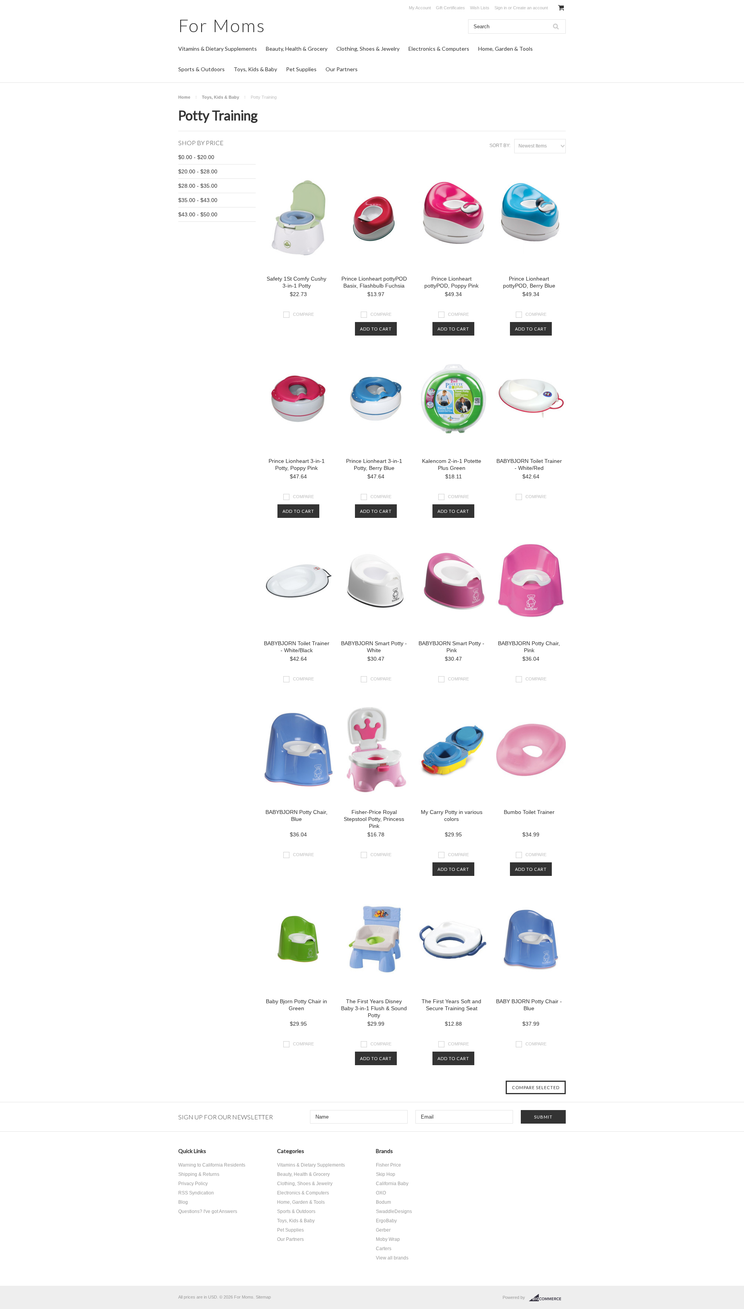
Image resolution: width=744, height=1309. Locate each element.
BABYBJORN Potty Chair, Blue (296, 815)
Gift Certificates (450, 7)
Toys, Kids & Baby (255, 69)
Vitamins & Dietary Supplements (217, 48)
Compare (303, 314)
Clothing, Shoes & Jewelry (368, 48)
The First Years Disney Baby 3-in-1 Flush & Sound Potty (374, 1008)
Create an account (530, 7)
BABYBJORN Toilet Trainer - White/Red (529, 464)
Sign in (500, 7)
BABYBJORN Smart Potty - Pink (451, 646)
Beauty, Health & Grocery (296, 48)
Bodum (383, 1202)
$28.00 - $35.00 (197, 186)
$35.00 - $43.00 (197, 200)
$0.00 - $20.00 (196, 157)
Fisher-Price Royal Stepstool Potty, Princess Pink (374, 819)
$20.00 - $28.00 (197, 171)
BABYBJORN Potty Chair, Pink (529, 646)
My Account (420, 7)
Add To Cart (376, 328)
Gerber (383, 1230)
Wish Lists (479, 7)
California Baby (392, 1183)
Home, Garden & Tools (505, 48)
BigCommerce (547, 1298)
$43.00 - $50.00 (197, 214)
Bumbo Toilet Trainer (529, 812)
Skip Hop (385, 1174)
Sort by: (499, 145)
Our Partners (342, 69)
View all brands (392, 1258)
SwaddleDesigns (394, 1211)
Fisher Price (388, 1165)
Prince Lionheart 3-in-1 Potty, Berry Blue (374, 464)
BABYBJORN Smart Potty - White (374, 646)
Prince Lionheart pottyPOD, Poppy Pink (451, 282)
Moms (221, 25)
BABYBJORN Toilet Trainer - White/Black (296, 646)
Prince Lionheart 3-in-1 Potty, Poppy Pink (297, 464)
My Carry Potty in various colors (451, 815)
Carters (383, 1248)
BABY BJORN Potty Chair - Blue (529, 1004)
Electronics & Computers (438, 48)
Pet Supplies (301, 69)
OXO (381, 1193)
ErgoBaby (386, 1220)
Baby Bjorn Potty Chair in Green (296, 1004)
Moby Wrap (388, 1239)
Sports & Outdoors (201, 69)
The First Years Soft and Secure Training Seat (451, 1004)
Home (184, 97)
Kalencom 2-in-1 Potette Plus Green (451, 464)
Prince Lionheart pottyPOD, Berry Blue (529, 282)
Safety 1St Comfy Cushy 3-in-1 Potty (296, 282)
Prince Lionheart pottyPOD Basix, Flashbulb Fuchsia (374, 282)
